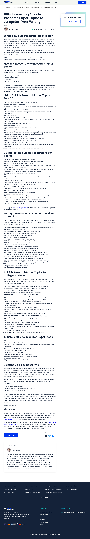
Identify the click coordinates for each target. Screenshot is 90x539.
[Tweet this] (49, 436)
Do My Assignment (9, 492)
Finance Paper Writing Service (53, 492)
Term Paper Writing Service (11, 486)
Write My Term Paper (51, 486)
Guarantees (37, 2)
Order (82, 2)
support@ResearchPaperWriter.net (74, 512)
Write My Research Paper (31, 486)
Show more (44, 497)
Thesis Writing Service (10, 489)
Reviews (47, 2)
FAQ (41, 517)
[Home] (8, 2)
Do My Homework (29, 489)
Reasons (26, 2)
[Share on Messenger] (53, 436)
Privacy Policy (44, 514)
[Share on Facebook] (46, 436)
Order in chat (73, 21)
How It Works (44, 522)
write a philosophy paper (20, 208)
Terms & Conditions (46, 512)
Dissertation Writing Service (32, 492)
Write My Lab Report (71, 489)
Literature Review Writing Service (54, 489)
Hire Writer (11, 435)
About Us (42, 519)
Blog (56, 2)
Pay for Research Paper (72, 486)
